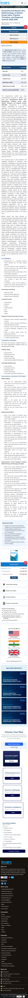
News (3, 929)
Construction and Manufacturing (9, 948)
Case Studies (5, 908)
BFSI (3, 944)
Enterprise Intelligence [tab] (13, 808)
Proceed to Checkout (14, 851)
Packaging (4, 959)
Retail (3, 961)
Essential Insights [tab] (11, 756)
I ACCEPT (19, 996)
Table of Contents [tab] (14, 35)
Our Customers (5, 923)
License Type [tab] (14, 747)
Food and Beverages (6, 955)
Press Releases (5, 906)
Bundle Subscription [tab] (14, 744)
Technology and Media (7, 963)
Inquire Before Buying (11, 584)
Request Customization (12, 603)
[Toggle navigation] (25, 3)
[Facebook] (5, 883)
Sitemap (3, 931)
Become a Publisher (6, 925)
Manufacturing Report (7, 902)
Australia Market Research (8, 889)
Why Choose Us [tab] (14, 38)
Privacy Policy (8, 996)
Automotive (4, 942)
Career (3, 914)
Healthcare (4, 957)
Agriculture (4, 939)
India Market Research (7, 891)
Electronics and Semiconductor (9, 950)
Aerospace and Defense (7, 937)
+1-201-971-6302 (6, 976)
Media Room (4, 921)
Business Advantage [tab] (12, 791)
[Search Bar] (22, 2)
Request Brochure (10, 597)
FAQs (3, 927)
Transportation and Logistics (8, 965)
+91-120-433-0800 (6, 990)
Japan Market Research (7, 893)
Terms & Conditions (6, 916)
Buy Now (19, 27)
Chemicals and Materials (7, 946)
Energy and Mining (6, 952)
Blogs (3, 904)
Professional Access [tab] (12, 774)
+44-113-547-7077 (7, 983)
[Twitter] (8, 883)
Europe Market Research (7, 895)
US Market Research (6, 897)
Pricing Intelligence (6, 900)
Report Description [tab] (14, 31)
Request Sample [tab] (14, 42)
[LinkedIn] (2, 883)
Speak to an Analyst (11, 590)
